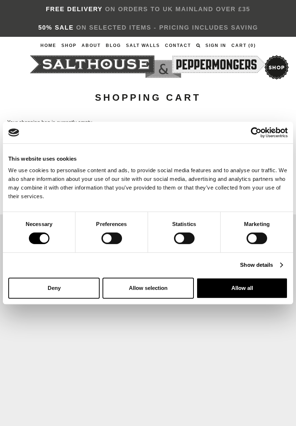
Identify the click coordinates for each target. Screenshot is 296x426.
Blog (113, 45)
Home (48, 45)
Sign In (215, 45)
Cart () (243, 45)
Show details (256, 265)
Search (198, 45)
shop (276, 67)
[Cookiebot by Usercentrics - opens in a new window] (256, 132)
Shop (69, 45)
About (91, 45)
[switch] (111, 238)
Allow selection (148, 288)
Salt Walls (143, 45)
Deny (54, 288)
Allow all (242, 288)
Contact (178, 45)
